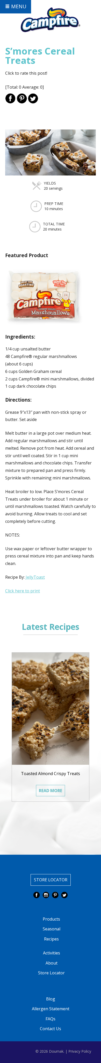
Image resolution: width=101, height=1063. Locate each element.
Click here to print (22, 591)
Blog (50, 999)
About (51, 963)
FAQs (50, 1019)
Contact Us (50, 1028)
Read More (50, 790)
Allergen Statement (50, 1009)
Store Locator (50, 880)
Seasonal (51, 929)
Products (51, 919)
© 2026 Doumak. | (51, 1051)
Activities (51, 953)
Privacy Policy (79, 1051)
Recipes (51, 939)
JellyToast (35, 577)
